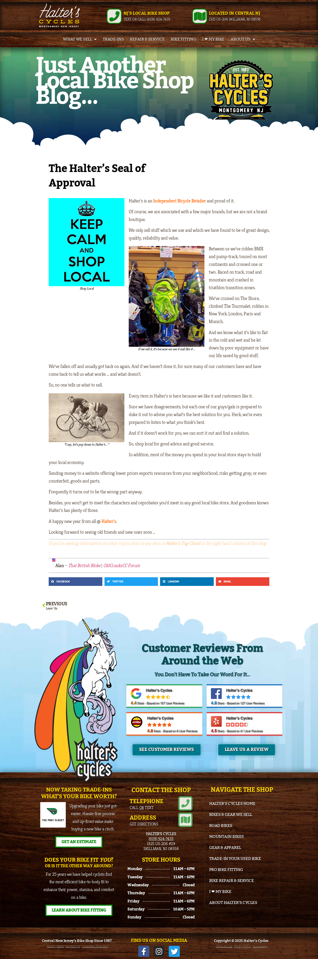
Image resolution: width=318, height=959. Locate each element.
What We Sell (77, 39)
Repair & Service (147, 39)
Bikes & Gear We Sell (230, 815)
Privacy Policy (242, 946)
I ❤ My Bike (213, 39)
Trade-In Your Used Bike (235, 859)
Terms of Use (224, 946)
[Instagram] (158, 951)
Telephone (147, 801)
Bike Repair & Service (231, 881)
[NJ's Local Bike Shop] (114, 16)
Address (143, 818)
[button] (75, 581)
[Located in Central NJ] (199, 16)
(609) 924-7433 (161, 838)
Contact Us (73, 946)
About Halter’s (55, 946)
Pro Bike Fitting (226, 870)
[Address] (185, 820)
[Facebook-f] (143, 951)
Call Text (142, 807)
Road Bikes (220, 826)
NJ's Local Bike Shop (147, 13)
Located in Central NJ (234, 13)
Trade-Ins (113, 39)
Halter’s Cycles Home (232, 804)
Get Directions (144, 824)
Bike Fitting (183, 39)
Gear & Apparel (225, 848)
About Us (241, 39)
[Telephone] (185, 803)
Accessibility (260, 946)
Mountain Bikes (226, 837)
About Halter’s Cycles (233, 903)
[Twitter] (174, 951)
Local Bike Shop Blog (95, 946)
